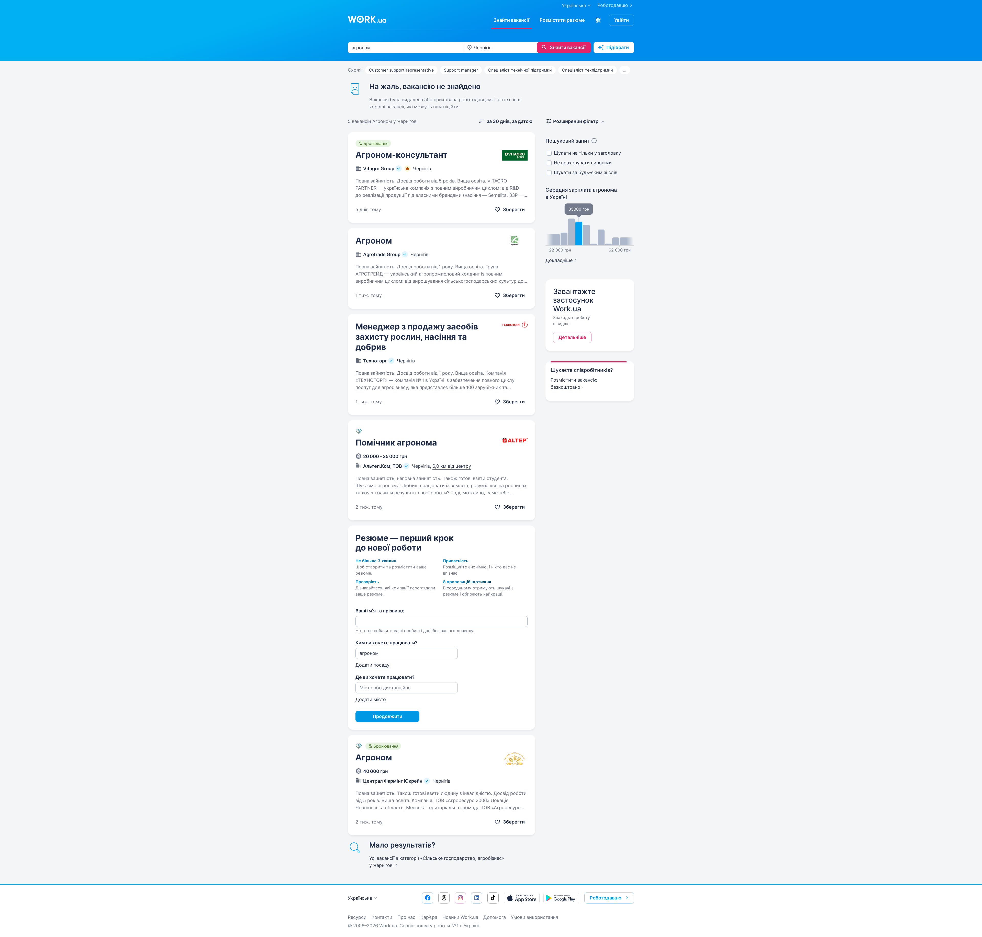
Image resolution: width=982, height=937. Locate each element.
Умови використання (534, 917)
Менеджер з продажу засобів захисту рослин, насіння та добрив (416, 337)
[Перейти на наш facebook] (427, 898)
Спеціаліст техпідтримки (587, 70)
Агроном (373, 241)
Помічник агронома (396, 443)
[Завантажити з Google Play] (561, 898)
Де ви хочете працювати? (385, 677)
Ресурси (357, 917)
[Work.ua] (367, 19)
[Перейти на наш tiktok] (493, 898)
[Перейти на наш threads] (444, 898)
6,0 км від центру (451, 466)
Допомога (494, 917)
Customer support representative (401, 70)
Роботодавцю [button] (605, 897)
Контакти (382, 917)
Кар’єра (428, 917)
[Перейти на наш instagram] (460, 898)
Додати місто (370, 699)
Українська (360, 898)
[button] (598, 20)
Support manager (461, 70)
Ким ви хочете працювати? (386, 642)
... (624, 70)
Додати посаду (372, 665)
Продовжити (387, 716)
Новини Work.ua (460, 917)
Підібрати (617, 47)
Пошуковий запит (567, 141)
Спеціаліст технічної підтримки (520, 70)
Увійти (621, 20)
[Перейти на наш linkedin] (476, 898)
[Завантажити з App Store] (522, 898)
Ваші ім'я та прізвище (380, 610)
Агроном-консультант (401, 155)
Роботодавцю (612, 5)
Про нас (406, 917)
